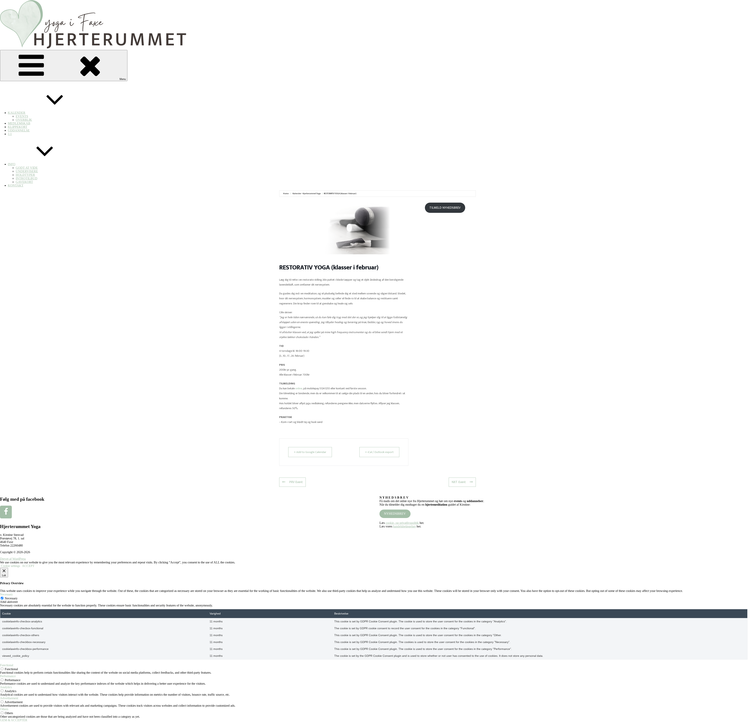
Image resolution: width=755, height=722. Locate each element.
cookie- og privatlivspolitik (402, 523)
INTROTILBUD (26, 178)
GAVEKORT (24, 182)
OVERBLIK (24, 119)
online (298, 388)
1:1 (10, 134)
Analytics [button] (6, 687)
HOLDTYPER (25, 174)
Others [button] (4, 709)
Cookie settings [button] (10, 566)
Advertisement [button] (9, 698)
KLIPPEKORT (17, 127)
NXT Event (459, 482)
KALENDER (16, 112)
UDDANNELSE (19, 130)
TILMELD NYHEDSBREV (444, 207)
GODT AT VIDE (27, 167)
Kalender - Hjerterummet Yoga (307, 193)
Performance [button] (8, 676)
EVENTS (22, 116)
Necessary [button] (6, 594)
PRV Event (296, 482)
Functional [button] (6, 665)
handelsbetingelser (404, 526)
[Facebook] (6, 512)
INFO (11, 164)
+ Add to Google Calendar (310, 452)
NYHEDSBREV (395, 513)
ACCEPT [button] (28, 566)
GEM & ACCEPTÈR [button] (13, 720)
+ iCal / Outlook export (379, 452)
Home (286, 193)
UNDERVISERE (27, 171)
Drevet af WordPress (13, 558)
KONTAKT (15, 185)
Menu (123, 79)
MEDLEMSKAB (19, 123)
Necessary (11, 598)
